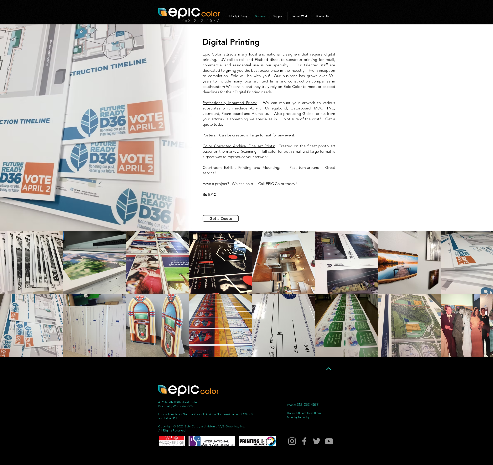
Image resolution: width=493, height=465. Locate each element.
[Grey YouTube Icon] (329, 441)
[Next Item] (486, 294)
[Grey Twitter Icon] (317, 441)
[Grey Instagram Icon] (292, 441)
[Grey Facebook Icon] (304, 441)
